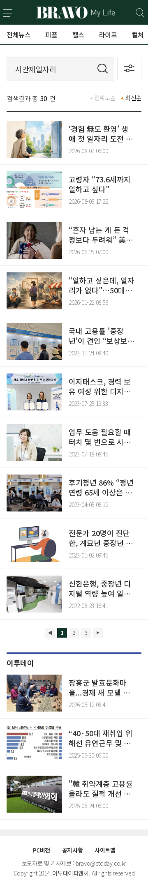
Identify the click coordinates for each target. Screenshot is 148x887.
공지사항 (72, 850)
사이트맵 (105, 850)
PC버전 (41, 850)
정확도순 (105, 97)
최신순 (133, 97)
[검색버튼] (140, 13)
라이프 (108, 34)
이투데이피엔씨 (70, 873)
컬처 (138, 34)
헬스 (78, 34)
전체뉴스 (18, 34)
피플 (51, 34)
